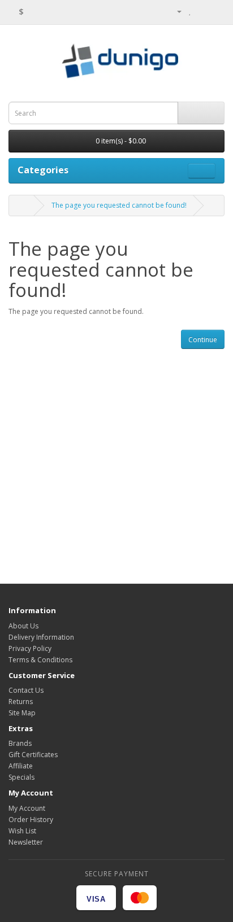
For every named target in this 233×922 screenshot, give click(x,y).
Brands (20, 743)
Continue (202, 339)
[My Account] (175, 11)
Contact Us (26, 690)
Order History (30, 819)
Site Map (22, 713)
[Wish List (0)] (190, 11)
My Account (26, 808)
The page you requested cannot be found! (119, 205)
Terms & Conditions (40, 660)
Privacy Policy (29, 648)
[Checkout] (216, 11)
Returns (20, 701)
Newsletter (25, 842)
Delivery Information (41, 637)
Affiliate (20, 766)
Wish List (22, 831)
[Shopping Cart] (202, 11)
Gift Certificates (33, 754)
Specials (21, 777)
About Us (23, 626)
